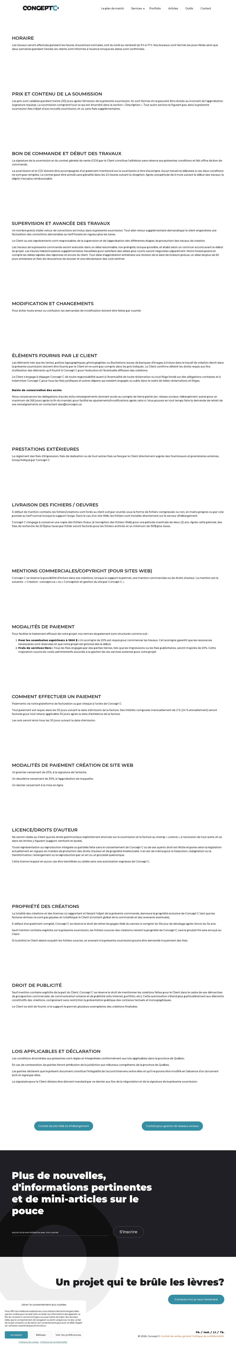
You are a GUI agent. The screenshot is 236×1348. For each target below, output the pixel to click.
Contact (206, 8)
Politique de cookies (29, 1342)
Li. (215, 1332)
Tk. (222, 1332)
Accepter (16, 1334)
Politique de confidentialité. (208, 1336)
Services (136, 8)
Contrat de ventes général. (176, 1336)
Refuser (41, 1334)
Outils (189, 8)
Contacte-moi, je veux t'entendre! (196, 1299)
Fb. (198, 1332)
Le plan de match (112, 8)
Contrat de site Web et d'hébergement (63, 1126)
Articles (173, 8)
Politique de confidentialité (53, 1342)
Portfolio (155, 8)
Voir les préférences (68, 1334)
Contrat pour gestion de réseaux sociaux (172, 1126)
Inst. (207, 1332)
